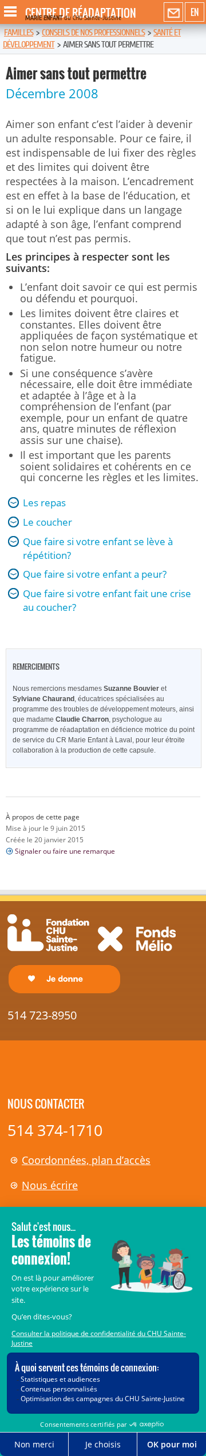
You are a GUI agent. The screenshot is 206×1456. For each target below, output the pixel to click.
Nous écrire (50, 1185)
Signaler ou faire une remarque (65, 851)
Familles (18, 32)
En (195, 12)
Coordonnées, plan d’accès (86, 1160)
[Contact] (173, 12)
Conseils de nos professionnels (93, 32)
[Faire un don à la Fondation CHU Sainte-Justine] (91, 952)
